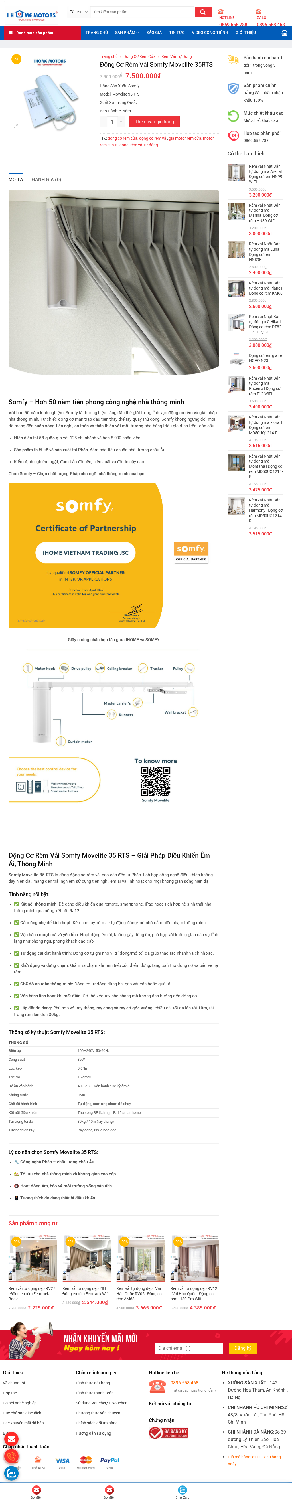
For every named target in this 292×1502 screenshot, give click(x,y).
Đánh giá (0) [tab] (47, 179)
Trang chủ (109, 56)
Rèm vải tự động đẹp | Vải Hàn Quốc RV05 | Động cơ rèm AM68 (139, 1293)
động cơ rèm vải (153, 138)
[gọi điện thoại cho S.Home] (11, 1456)
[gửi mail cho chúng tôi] (11, 1439)
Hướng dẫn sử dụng (93, 1433)
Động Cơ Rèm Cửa (139, 56)
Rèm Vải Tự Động (176, 56)
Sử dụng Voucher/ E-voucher (101, 1403)
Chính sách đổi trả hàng (97, 1423)
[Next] (218, 1277)
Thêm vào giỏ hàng (154, 121)
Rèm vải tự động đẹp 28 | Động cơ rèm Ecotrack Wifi (85, 1291)
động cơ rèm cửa (122, 138)
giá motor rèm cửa (185, 138)
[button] (16, 127)
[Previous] (9, 1277)
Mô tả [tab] (16, 179)
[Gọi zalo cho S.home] (11, 1473)
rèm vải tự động (144, 145)
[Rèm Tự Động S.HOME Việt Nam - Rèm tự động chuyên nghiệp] (31, 12)
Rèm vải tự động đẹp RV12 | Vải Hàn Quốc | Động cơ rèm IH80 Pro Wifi (194, 1293)
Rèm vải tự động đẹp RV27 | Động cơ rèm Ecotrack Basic (32, 1293)
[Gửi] (203, 12)
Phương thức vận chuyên (98, 1413)
